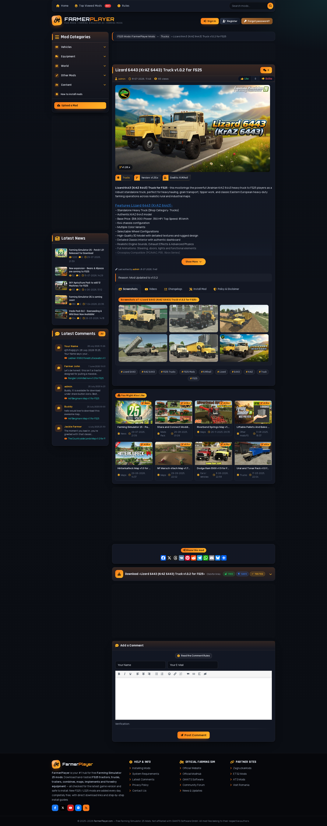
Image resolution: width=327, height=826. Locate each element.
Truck (264, 371)
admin (121, 78)
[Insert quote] (188, 674)
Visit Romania (241, 785)
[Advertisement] (80, 173)
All (101, 333)
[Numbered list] (162, 674)
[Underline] (130, 674)
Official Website (192, 768)
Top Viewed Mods (94, 6)
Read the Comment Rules (195, 655)
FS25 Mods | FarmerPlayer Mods (136, 36)
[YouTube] (70, 808)
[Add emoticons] (169, 674)
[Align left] (138, 674)
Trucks (165, 36)
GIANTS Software (193, 779)
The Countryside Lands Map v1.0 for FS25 (86, 438)
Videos (153, 289)
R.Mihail (207, 371)
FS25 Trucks (169, 371)
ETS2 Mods (240, 773)
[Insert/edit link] (175, 674)
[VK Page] (78, 808)
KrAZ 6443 (149, 371)
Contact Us (139, 790)
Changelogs (175, 289)
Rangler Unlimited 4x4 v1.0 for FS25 (86, 378)
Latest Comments (143, 779)
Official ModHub (192, 773)
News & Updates (192, 790)
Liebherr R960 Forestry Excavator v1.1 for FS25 (86, 358)
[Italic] (125, 674)
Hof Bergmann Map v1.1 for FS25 (83, 398)
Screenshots (130, 289)
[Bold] (119, 674)
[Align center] (143, 674)
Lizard (223, 371)
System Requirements (145, 773)
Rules (125, 6)
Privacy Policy (140, 785)
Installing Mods (141, 768)
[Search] (270, 6)
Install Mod (200, 289)
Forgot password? (259, 21)
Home (64, 6)
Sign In (211, 21)
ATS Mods (239, 779)
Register (232, 21)
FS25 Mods (189, 371)
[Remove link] (181, 674)
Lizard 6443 (129, 371)
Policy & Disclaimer (228, 289)
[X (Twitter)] (63, 808)
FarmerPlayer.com (103, 821)
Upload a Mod (70, 105)
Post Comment (195, 735)
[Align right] (149, 674)
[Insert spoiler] (199, 674)
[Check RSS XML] (86, 808)
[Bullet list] (156, 674)
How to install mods (72, 94)
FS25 (194, 378)
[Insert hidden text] (205, 674)
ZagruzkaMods (242, 768)
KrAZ (250, 371)
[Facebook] (55, 808)
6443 (237, 371)
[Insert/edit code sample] (194, 674)
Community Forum (194, 785)
